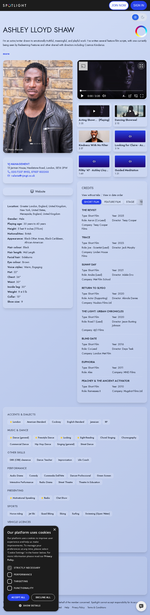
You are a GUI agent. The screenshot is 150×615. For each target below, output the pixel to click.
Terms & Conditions (96, 607)
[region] (112, 79)
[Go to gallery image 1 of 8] (31, 143)
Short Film (91, 202)
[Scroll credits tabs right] (139, 202)
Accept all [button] (18, 597)
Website (40, 191)
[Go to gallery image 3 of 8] (36, 143)
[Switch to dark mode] (139, 17)
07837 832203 (40, 172)
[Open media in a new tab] (130, 96)
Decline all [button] (43, 597)
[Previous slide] (9, 110)
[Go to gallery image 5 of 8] (39, 143)
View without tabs (91, 195)
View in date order (113, 195)
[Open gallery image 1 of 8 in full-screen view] (38, 106)
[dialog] (31, 568)
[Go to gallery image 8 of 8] (45, 143)
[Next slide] (66, 110)
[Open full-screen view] (67, 65)
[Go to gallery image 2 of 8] (34, 143)
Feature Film (112, 202)
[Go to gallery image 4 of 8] (37, 143)
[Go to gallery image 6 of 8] (41, 143)
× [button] (54, 529)
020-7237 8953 (20, 172)
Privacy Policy (78, 607)
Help (67, 607)
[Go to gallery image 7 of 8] (43, 143)
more (6, 54)
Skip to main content (40, 5)
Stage (130, 202)
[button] (139, 5)
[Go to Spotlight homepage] (14, 5)
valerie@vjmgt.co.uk (23, 176)
